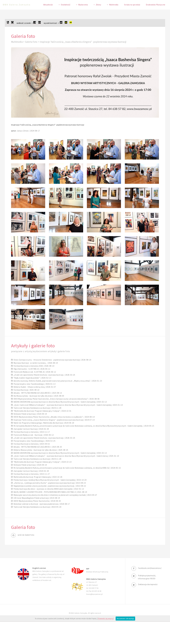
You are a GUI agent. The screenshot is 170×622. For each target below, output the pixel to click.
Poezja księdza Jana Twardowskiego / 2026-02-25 (34, 441)
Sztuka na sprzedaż (132, 4)
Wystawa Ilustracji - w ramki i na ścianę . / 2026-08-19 (35, 363)
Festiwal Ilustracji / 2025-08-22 (26, 390)
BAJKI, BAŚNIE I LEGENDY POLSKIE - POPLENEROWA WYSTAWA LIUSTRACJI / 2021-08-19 (50, 492)
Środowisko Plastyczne (155, 4)
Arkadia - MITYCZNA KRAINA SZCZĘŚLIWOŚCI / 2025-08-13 (37, 393)
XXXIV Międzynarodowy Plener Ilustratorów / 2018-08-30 (37, 501)
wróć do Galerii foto (26, 535)
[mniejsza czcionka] (34, 23)
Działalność (65, 4)
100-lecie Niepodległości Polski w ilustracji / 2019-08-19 (36, 498)
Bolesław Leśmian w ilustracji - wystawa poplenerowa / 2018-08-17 (41, 504)
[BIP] (77, 570)
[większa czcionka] (39, 23)
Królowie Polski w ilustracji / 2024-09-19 (30, 414)
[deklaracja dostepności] (8, 23)
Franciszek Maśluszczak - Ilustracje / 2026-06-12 (33, 435)
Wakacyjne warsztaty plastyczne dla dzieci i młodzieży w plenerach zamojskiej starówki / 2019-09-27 (55, 495)
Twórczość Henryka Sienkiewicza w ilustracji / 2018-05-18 (37, 507)
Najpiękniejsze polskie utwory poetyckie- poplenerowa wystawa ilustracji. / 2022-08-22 (49, 486)
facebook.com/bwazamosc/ (150, 568)
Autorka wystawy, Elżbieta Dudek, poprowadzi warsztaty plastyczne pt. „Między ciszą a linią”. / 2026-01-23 (57, 381)
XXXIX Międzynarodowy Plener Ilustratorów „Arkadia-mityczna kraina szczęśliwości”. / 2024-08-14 (53, 417)
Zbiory (98, 4)
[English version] (23, 574)
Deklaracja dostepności (147, 584)
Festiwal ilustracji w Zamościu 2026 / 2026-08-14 (33, 366)
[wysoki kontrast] (61, 23)
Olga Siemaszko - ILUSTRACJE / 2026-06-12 (31, 369)
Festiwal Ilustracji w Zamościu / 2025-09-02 (31, 444)
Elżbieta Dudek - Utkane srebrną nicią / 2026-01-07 (34, 387)
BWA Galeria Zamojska (16, 5)
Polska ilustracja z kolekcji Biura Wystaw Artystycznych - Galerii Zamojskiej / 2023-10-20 (49, 480)
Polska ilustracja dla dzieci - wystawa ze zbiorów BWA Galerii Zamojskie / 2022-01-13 (48, 489)
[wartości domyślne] (12, 23)
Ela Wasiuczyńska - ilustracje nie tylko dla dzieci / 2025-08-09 (38, 396)
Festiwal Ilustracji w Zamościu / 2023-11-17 (31, 432)
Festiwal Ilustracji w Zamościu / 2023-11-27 (31, 474)
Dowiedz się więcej (105, 618)
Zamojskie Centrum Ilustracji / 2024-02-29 (31, 429)
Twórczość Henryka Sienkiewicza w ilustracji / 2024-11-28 (37, 408)
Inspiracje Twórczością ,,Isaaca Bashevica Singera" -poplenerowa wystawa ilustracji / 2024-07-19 (54, 420)
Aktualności (48, 4)
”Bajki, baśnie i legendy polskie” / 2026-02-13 (32, 378)
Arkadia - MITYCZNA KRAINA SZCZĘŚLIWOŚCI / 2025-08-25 (37, 447)
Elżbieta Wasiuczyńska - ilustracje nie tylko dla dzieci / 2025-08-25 (40, 450)
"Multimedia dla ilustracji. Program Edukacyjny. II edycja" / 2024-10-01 (42, 411)
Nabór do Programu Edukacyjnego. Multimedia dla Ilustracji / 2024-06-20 (43, 423)
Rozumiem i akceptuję (125, 618)
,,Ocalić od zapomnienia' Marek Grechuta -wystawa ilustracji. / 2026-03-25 (44, 375)
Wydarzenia (83, 4)
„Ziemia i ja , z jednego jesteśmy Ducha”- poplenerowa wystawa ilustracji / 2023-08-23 (49, 483)
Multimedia (113, 4)
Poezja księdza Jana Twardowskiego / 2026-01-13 (34, 384)
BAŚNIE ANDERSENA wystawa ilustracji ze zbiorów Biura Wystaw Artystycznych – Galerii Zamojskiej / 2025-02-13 (60, 402)
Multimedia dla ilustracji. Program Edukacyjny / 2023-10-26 (37, 477)
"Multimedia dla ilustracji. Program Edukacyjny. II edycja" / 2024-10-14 (42, 462)
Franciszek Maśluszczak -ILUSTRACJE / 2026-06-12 (34, 372)
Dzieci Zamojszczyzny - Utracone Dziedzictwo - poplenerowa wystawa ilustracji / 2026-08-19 (52, 360)
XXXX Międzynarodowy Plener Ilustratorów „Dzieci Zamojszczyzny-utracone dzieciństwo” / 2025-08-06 (56, 399)
